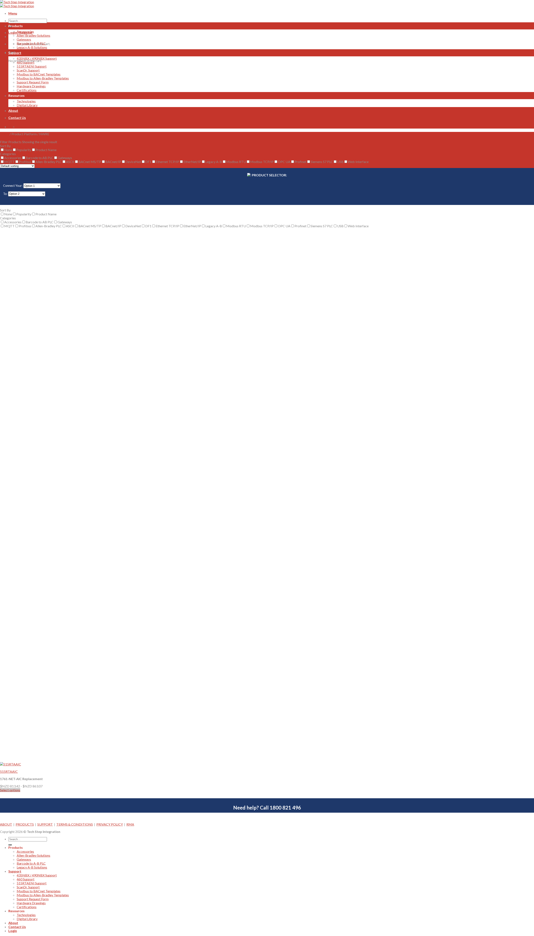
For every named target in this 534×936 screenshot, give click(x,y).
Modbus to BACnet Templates (38, 74)
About (13, 110)
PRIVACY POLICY (109, 824)
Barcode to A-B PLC (31, 43)
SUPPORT (45, 824)
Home (4, 134)
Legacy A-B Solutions (32, 47)
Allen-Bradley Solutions (33, 35)
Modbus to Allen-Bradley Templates (43, 78)
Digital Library (27, 105)
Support (14, 53)
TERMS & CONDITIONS (74, 824)
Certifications (27, 90)
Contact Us (17, 118)
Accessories (25, 31)
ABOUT (6, 824)
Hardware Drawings (31, 86)
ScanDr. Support (28, 70)
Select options (10, 790)
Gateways (24, 39)
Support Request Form (33, 82)
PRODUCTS (25, 824)
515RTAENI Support (32, 66)
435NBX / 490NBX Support (37, 58)
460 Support (25, 62)
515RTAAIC (9, 771)
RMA (130, 824)
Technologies (26, 101)
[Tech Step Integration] (17, 4)
